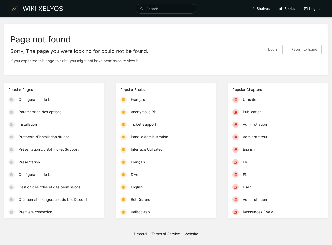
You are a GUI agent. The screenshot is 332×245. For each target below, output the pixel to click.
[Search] (141, 8)
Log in (314, 8)
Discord (140, 233)
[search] (166, 9)
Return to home (304, 49)
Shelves (263, 8)
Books (289, 8)
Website (191, 233)
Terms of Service (165, 233)
